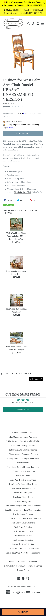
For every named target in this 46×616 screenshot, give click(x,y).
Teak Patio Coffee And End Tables (23, 484)
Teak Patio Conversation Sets (23, 488)
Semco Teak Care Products (17, 552)
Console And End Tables (30, 441)
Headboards (35, 552)
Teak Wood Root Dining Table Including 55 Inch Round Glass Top (16, 236)
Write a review (23, 409)
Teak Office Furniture (32, 509)
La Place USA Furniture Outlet (24, 586)
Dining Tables (12, 458)
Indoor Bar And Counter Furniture (23, 449)
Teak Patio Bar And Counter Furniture (23, 467)
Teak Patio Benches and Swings (23, 479)
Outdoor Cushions (12, 518)
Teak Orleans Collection (23, 531)
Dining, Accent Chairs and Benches (23, 454)
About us (21, 561)
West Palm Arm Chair (22, 192)
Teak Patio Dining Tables (23, 497)
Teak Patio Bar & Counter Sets (23, 471)
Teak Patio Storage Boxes (23, 501)
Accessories (34, 548)
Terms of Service (35, 565)
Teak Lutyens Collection (23, 539)
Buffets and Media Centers (23, 432)
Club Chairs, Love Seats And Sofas (23, 436)
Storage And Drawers (30, 458)
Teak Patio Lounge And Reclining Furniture (23, 505)
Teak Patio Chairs (23, 475)
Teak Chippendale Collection (23, 522)
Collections (32, 561)
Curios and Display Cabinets (23, 445)
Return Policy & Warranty (14, 565)
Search (11, 561)
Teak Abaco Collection (16, 548)
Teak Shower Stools (13, 509)
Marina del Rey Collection (23, 544)
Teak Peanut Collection (23, 535)
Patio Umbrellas (23, 462)
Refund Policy (23, 570)
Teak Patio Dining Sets (23, 492)
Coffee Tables (11, 441)
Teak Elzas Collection (23, 527)
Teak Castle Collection (32, 518)
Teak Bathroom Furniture (23, 514)
